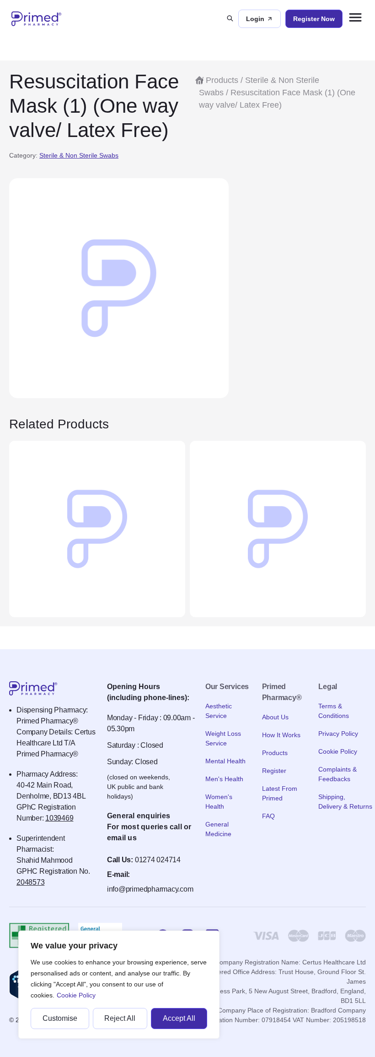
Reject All (119, 1018)
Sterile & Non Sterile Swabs (78, 155)
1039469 (59, 818)
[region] (119, 985)
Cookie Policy (76, 995)
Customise (60, 1018)
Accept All (179, 1018)
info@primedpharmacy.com (150, 889)
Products (222, 80)
